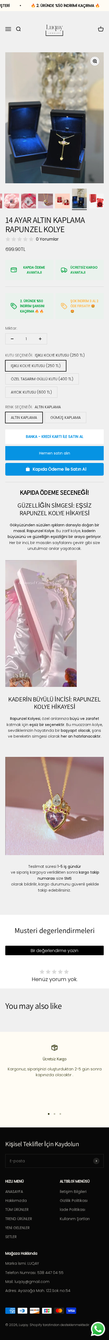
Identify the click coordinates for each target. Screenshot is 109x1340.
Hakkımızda (16, 1200)
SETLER (11, 1236)
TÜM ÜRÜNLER (17, 1209)
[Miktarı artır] (40, 339)
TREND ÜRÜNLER (18, 1218)
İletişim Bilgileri (73, 1191)
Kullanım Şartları (75, 1218)
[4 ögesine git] (28, 202)
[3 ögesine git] (11, 202)
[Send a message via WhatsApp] (98, 1329)
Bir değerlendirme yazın (54, 951)
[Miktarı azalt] (12, 339)
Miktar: (11, 328)
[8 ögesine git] (96, 202)
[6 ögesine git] (62, 202)
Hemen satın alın (54, 453)
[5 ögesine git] (45, 202)
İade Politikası (72, 1209)
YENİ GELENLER (17, 1227)
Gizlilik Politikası (74, 1200)
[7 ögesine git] (79, 199)
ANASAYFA (14, 1191)
